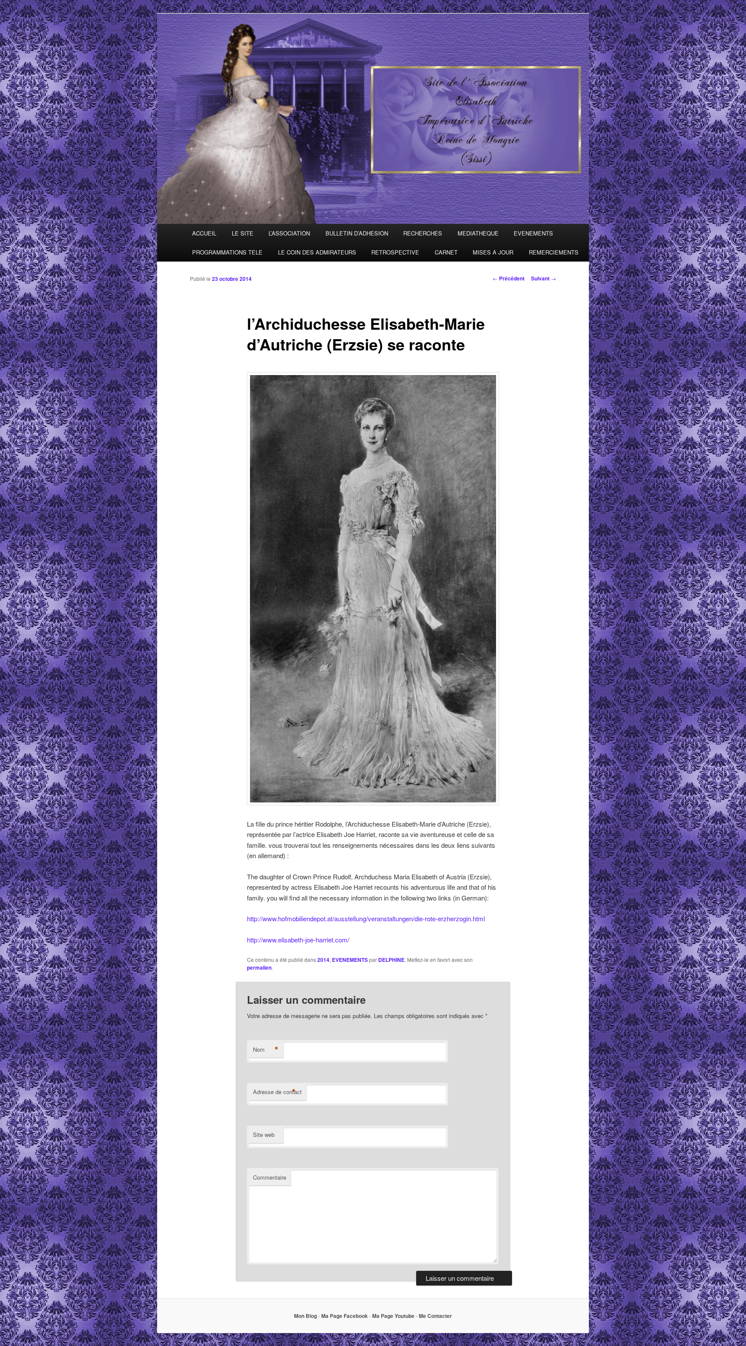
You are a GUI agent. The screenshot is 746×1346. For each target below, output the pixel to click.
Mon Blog (305, 1316)
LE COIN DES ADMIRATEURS (317, 252)
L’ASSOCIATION (289, 233)
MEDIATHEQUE (478, 233)
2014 (323, 960)
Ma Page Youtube (393, 1316)
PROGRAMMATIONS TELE (227, 252)
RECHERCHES (422, 233)
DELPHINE (391, 960)
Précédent (509, 278)
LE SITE (242, 233)
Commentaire (269, 1177)
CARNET (446, 252)
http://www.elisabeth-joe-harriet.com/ (298, 939)
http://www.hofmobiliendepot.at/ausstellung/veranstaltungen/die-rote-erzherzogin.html (366, 918)
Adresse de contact (277, 1092)
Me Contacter (435, 1316)
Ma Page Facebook (344, 1316)
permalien (259, 967)
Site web (264, 1134)
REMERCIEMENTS (553, 252)
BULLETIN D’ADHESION (357, 233)
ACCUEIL (204, 233)
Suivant (543, 278)
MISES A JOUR (493, 252)
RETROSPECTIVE (395, 252)
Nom (265, 1049)
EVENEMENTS (533, 233)
